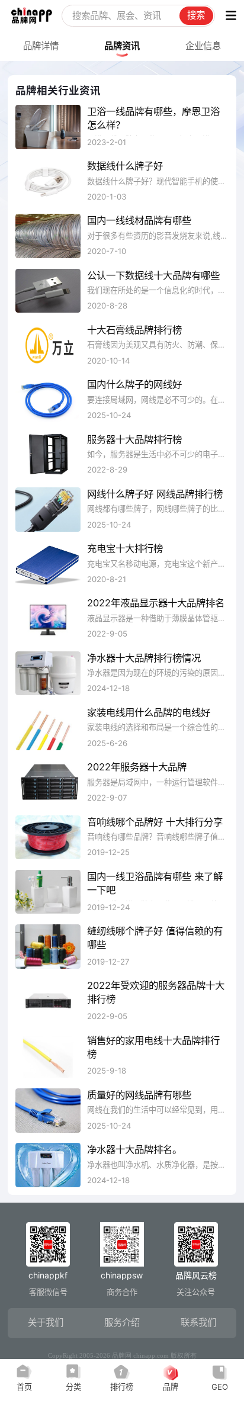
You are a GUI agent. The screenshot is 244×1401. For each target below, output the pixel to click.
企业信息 (203, 46)
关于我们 (45, 1322)
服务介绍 (122, 1322)
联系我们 (198, 1322)
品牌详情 (41, 46)
